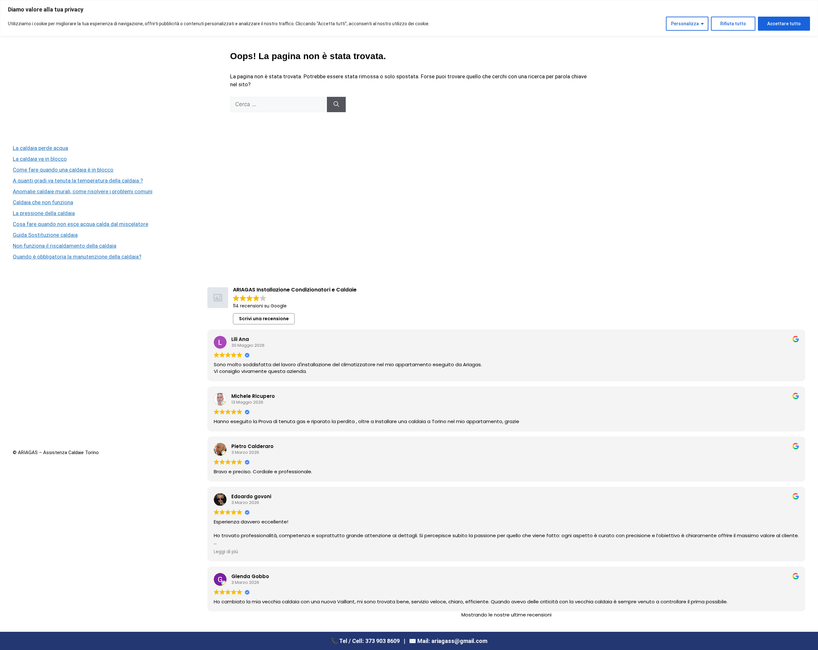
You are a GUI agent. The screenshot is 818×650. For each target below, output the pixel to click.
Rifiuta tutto (733, 23)
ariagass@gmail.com (459, 641)
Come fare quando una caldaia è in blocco (63, 169)
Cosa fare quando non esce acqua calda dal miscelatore (80, 224)
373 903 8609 (382, 641)
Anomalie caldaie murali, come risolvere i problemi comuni (82, 191)
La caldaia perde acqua (40, 148)
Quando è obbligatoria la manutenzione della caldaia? (77, 256)
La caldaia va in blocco (40, 159)
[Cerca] (336, 104)
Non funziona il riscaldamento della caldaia (64, 246)
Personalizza (685, 23)
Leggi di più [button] (226, 552)
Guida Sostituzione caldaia (45, 235)
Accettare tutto (784, 23)
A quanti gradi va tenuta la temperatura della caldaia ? (78, 180)
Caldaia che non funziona (43, 202)
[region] (409, 18)
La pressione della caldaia (44, 213)
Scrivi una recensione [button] (264, 318)
